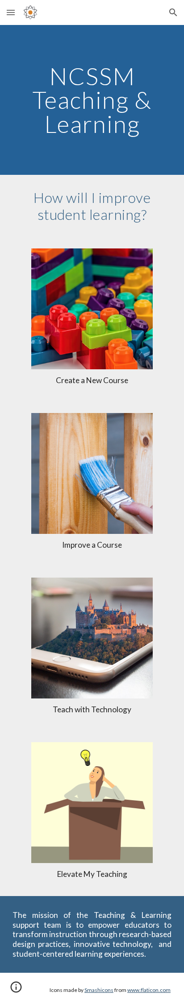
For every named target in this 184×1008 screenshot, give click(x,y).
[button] (10, 12)
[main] (92, 100)
